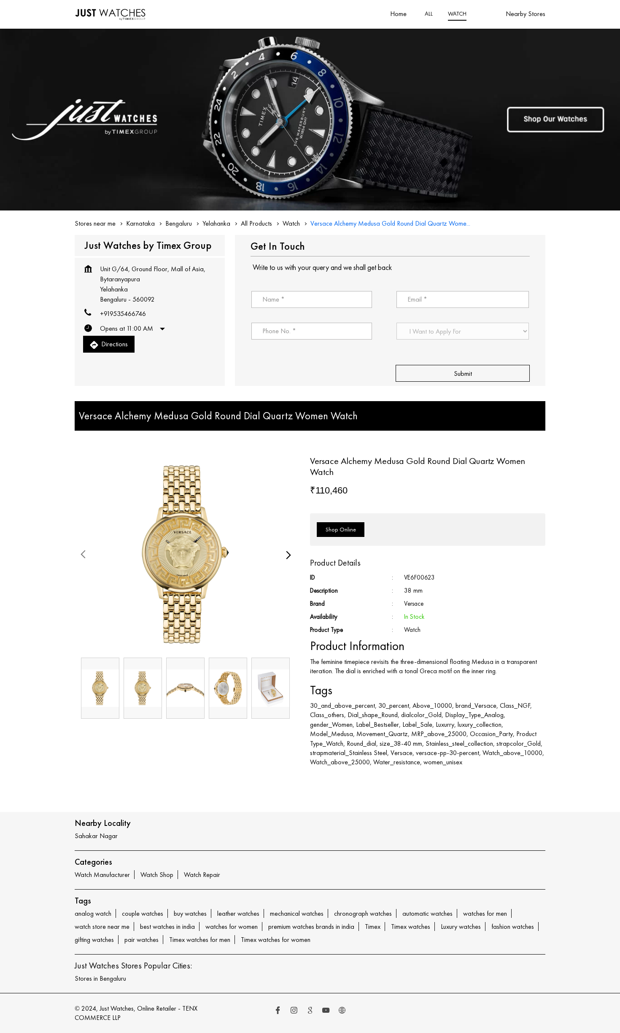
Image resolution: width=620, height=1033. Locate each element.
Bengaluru (178, 223)
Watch (291, 223)
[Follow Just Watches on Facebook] (278, 1011)
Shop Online (341, 529)
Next (287, 554)
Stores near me (95, 223)
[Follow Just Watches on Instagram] (294, 1011)
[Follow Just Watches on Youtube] (326, 1011)
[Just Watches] (110, 14)
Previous (84, 554)
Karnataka (140, 223)
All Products (256, 223)
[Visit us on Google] (310, 1011)
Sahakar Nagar (96, 835)
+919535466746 (123, 313)
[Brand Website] (342, 1011)
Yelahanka (216, 223)
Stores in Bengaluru (100, 978)
